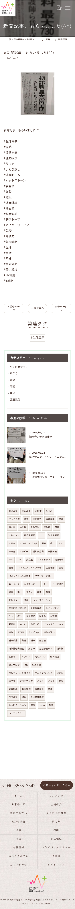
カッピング (33, 632)
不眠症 (12, 551)
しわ (61, 543)
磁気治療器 (53, 535)
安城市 (38, 511)
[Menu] (67, 8)
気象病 (47, 527)
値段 (33, 705)
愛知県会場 (38, 551)
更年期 (60, 648)
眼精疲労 (39, 689)
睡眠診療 (13, 640)
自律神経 (50, 519)
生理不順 (36, 665)
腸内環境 (54, 657)
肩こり (14, 373)
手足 (51, 705)
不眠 (12, 387)
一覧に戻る (37, 308)
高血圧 (29, 559)
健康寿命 (59, 559)
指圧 (19, 592)
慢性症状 (30, 616)
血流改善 (13, 511)
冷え (11, 559)
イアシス (26, 657)
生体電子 (37, 519)
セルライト (14, 600)
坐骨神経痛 (36, 608)
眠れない (13, 657)
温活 (26, 519)
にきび (60, 673)
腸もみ (31, 648)
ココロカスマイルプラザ (29, 568)
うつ (11, 616)
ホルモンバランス (43, 673)
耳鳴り (12, 624)
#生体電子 (37, 337)
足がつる (35, 624)
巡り (11, 632)
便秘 (12, 393)
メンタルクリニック (53, 624)
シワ (41, 535)
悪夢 (50, 689)
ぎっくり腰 (14, 519)
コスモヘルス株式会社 (20, 576)
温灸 (24, 697)
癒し (19, 616)
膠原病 (42, 640)
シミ (19, 559)
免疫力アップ (26, 681)
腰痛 (44, 543)
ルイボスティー (31, 584)
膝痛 (26, 600)
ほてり (12, 681)
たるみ (49, 511)
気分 (24, 640)
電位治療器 (29, 535)
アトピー (24, 551)
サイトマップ (56, 864)
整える (42, 616)
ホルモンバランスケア (20, 673)
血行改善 (26, 511)
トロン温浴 (57, 584)
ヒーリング (14, 584)
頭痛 (12, 380)
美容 (61, 568)
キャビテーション (17, 705)
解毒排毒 (13, 689)
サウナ (29, 592)
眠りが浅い (49, 632)
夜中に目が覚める (17, 608)
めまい (23, 624)
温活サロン (14, 665)
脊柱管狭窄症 (37, 697)
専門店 (20, 632)
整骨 (48, 592)
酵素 (11, 592)
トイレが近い (52, 608)
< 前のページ (14, 308)
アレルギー (14, 535)
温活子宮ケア (45, 648)
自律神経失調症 (16, 648)
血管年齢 (50, 568)
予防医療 (52, 551)
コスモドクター (16, 713)
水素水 (12, 543)
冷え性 (23, 527)
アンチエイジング (28, 543)
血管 (61, 681)
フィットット (43, 559)
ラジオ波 (13, 697)
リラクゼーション (43, 576)
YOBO (42, 705)
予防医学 (35, 527)
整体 (46, 584)
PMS (26, 665)
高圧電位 (15, 400)
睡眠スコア (40, 657)
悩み (33, 640)
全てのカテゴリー (20, 367)
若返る (51, 681)
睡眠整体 (26, 689)
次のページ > (61, 308)
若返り (40, 681)
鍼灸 (39, 592)
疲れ (52, 543)
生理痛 (53, 616)
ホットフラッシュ (41, 600)
